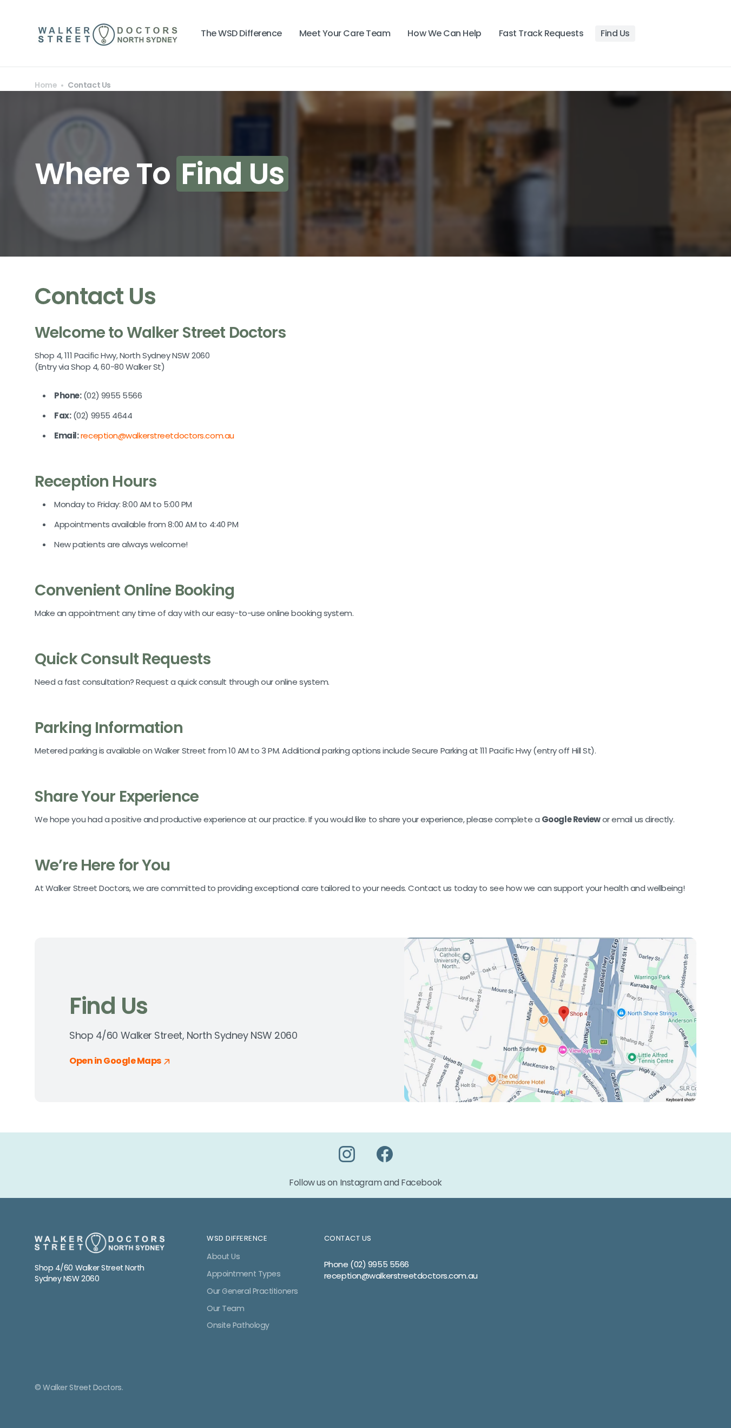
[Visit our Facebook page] (384, 1154)
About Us (223, 1257)
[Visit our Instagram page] (347, 1154)
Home (46, 85)
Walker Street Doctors (82, 1388)
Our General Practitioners (252, 1291)
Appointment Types (243, 1273)
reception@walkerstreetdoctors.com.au (157, 435)
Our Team (225, 1308)
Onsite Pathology (238, 1325)
